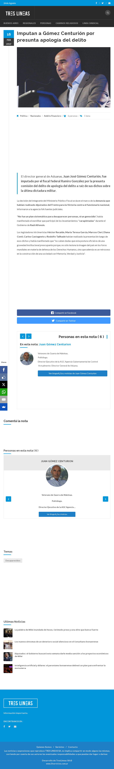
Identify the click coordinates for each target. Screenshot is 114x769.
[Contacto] (109, 3)
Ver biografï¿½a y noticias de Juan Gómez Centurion (72, 373)
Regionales (29, 23)
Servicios (59, 747)
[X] (3, 384)
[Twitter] (104, 3)
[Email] (3, 399)
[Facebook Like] (3, 377)
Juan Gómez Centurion (55, 344)
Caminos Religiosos (67, 23)
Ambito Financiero (52, 116)
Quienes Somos (44, 747)
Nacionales (35, 116)
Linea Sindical (91, 23)
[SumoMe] (3, 407)
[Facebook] (98, 3)
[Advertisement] (63, 147)
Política (23, 116)
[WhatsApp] (3, 392)
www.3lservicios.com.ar (57, 763)
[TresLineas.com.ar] (19, 12)
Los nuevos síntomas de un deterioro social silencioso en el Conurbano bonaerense (56, 641)
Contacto (73, 747)
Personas (45, 23)
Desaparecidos (12, 560)
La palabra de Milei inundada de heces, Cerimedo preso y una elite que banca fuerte (56, 629)
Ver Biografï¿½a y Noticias (57, 514)
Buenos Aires (11, 23)
